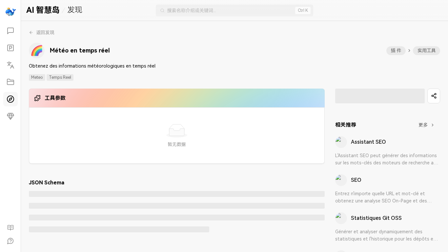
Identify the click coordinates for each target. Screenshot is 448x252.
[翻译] (10, 65)
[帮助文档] (10, 228)
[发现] (10, 99)
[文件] (10, 82)
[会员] (10, 116)
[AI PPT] (10, 48)
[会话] (10, 31)
